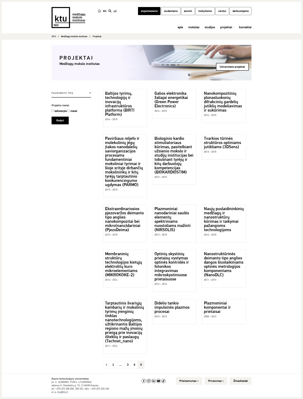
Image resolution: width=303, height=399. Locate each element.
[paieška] (110, 11)
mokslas (193, 27)
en (104, 11)
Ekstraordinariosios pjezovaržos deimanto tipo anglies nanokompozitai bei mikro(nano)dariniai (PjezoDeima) (124, 219)
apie (180, 27)
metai (73, 111)
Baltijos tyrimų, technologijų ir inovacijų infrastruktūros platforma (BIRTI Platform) (119, 103)
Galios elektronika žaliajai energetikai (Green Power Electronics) (171, 99)
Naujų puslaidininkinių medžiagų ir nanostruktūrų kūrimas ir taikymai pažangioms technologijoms (224, 219)
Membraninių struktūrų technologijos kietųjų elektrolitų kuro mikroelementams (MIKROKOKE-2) (123, 264)
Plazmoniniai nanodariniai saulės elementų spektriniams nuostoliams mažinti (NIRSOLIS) (172, 219)
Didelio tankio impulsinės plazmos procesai (172, 307)
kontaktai (245, 27)
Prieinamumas (187, 381)
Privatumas (215, 381)
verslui (222, 11)
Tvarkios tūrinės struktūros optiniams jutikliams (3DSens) (222, 142)
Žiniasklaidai (240, 381)
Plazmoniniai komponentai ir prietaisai (217, 307)
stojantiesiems (149, 11)
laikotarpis (61, 111)
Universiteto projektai (232, 67)
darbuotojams (241, 11)
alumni (188, 11)
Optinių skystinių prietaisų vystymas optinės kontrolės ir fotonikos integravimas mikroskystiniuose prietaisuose (171, 266)
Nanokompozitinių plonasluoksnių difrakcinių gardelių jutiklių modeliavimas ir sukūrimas (223, 101)
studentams (171, 11)
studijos (210, 27)
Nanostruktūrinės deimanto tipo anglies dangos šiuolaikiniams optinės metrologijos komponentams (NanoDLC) (223, 264)
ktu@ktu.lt (62, 392)
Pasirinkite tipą (62, 93)
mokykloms (205, 11)
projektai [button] (226, 27)
